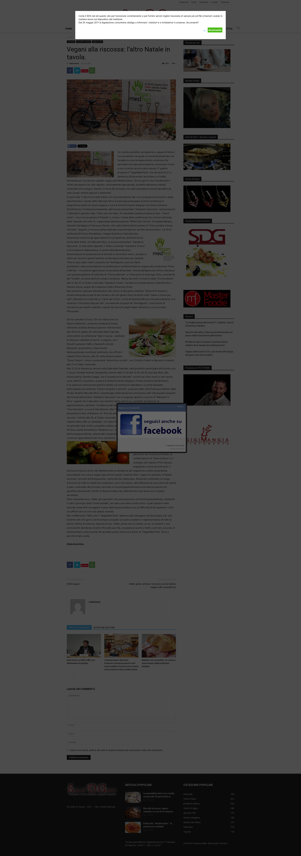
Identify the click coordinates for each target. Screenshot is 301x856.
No (204, 31)
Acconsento (215, 30)
